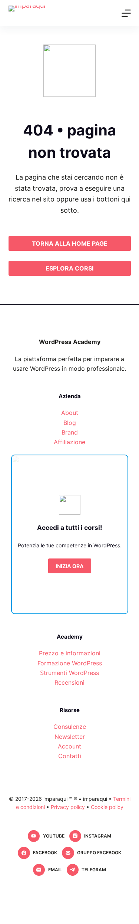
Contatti (69, 756)
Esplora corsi (69, 268)
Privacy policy (68, 807)
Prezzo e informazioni (69, 653)
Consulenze (69, 726)
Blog (69, 422)
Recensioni (69, 682)
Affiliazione (69, 442)
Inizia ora (70, 566)
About (69, 412)
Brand (70, 432)
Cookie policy (107, 807)
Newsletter (69, 736)
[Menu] (126, 13)
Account (69, 746)
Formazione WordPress (69, 663)
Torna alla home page (69, 243)
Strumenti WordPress (69, 672)
